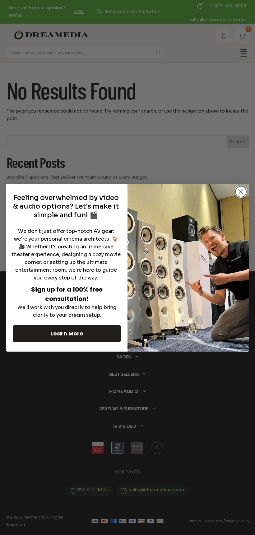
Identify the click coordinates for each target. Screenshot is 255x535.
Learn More (66, 333)
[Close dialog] (240, 191)
